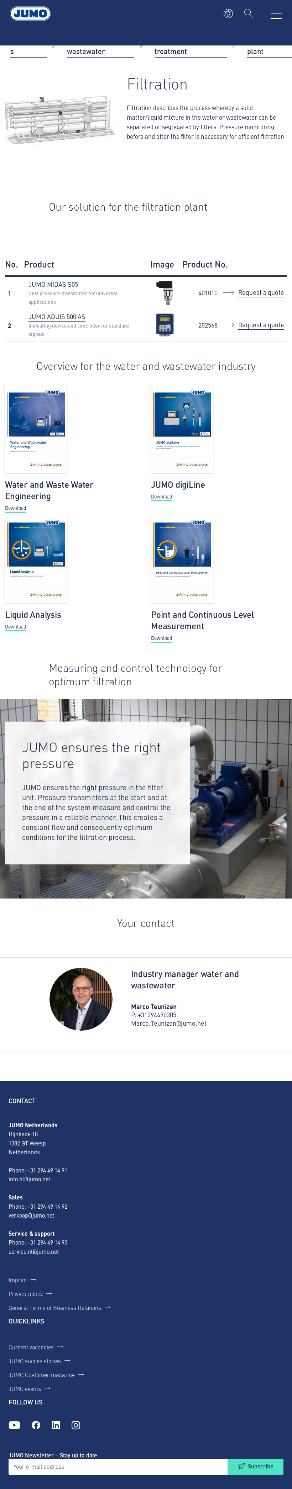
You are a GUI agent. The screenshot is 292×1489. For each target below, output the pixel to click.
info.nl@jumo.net (29, 1179)
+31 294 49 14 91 (47, 1170)
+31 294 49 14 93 (47, 1242)
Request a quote (261, 292)
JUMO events (25, 1388)
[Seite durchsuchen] (249, 13)
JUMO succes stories (35, 1361)
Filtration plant (262, 45)
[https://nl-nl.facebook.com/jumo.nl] (36, 1425)
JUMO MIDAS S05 (53, 284)
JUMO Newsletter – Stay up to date (53, 1455)
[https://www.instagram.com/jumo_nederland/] (76, 1425)
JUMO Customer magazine (42, 1375)
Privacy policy (26, 1294)
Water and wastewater (86, 45)
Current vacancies (31, 1347)
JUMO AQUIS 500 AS (56, 316)
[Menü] (276, 13)
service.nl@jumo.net (34, 1251)
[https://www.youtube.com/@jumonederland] (14, 1425)
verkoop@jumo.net (31, 1215)
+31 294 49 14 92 (47, 1206)
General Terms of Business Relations (55, 1307)
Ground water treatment (176, 45)
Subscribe (260, 1466)
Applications (28, 45)
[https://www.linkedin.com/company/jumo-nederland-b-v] (56, 1425)
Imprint (18, 1280)
